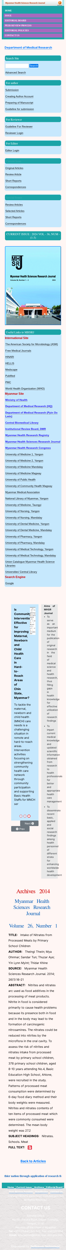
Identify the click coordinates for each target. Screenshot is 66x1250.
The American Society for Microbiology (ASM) (31, 344)
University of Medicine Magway (23, 473)
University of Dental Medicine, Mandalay (28, 530)
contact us (12, 35)
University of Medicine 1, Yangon (24, 454)
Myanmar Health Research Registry (27, 435)
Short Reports (13, 180)
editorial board (15, 20)
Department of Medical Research (28, 47)
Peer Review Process (21, 1191)
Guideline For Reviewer (19, 126)
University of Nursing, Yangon (22, 511)
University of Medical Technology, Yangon (29, 549)
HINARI (9, 357)
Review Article (13, 174)
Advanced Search (15, 72)
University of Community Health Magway (28, 486)
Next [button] (28, 689)
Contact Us (56, 1191)
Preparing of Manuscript (19, 102)
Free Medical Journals (18, 350)
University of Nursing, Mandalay (23, 517)
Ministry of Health (16, 400)
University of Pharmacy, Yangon (23, 536)
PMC (8, 382)
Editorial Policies (17, 30)
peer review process (18, 25)
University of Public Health (20, 479)
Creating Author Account (19, 96)
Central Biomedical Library (21, 422)
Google (9, 583)
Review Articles (14, 204)
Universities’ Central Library (21, 571)
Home (11, 1187)
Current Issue (13, 161)
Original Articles (14, 168)
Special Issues (14, 197)
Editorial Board (54, 1187)
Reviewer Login (14, 133)
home (8, 10)
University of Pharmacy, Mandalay (25, 542)
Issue (8, 15)
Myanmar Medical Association (22, 492)
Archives (39, 1187)
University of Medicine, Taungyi (23, 505)
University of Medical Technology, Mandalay (30, 555)
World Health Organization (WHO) (25, 388)
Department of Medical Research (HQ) (28, 406)
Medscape (11, 369)
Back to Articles (33, 1161)
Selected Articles (14, 211)
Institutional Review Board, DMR (25, 429)
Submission (12, 90)
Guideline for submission (19, 109)
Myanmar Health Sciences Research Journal (32, 441)
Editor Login (12, 150)
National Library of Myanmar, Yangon (26, 498)
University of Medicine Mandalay (24, 467)
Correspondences (15, 187)
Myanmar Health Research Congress (28, 448)
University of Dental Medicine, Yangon (27, 524)
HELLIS (9, 363)
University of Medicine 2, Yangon (24, 460)
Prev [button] (22, 694)
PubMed (10, 376)
